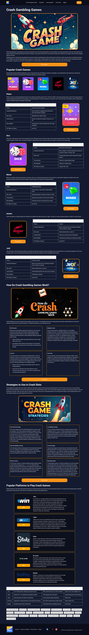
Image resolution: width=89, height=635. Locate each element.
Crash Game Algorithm (69, 612)
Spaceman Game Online (38, 612)
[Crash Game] (7, 2)
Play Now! (44, 64)
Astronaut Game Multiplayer (33, 609)
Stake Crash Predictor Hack (56, 612)
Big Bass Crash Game (23, 615)
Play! (79, 2)
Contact (40, 629)
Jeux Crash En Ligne (11, 618)
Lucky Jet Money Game (53, 615)
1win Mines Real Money (76, 609)
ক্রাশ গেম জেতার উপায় (66, 609)
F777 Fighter (29, 612)
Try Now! (44, 379)
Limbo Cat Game (33, 615)
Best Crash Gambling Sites (12, 609)
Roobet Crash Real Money (12, 615)
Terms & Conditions (24, 629)
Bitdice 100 (69, 615)
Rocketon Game (23, 609)
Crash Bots (41, 2)
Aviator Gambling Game (19, 612)
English (64, 2)
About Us (17, 629)
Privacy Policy (33, 629)
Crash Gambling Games (31, 2)
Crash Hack (58, 2)
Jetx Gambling (10, 612)
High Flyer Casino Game (56, 609)
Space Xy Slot (63, 615)
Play (24, 507)
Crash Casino (76, 615)
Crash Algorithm (50, 2)
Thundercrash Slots (43, 615)
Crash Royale (78, 612)
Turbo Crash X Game (45, 609)
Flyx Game (47, 612)
